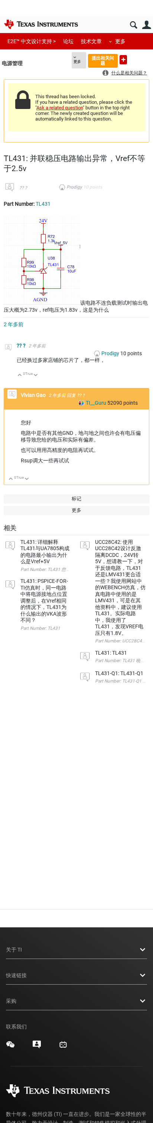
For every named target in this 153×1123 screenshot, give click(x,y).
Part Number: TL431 (40, 628)
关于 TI (14, 950)
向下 (36, 375)
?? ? (23, 187)
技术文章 (91, 41)
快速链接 (16, 975)
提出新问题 (123, 59)
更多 (120, 41)
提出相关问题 (103, 60)
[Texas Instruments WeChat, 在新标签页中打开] (10, 1047)
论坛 (68, 41)
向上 (20, 375)
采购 (11, 1001)
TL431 (43, 204)
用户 (146, 25)
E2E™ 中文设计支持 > (31, 41)
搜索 (133, 25)
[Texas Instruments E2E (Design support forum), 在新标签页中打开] (36, 1047)
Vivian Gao (34, 395)
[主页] (41, 24)
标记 (76, 498)
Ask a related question (59, 107)
